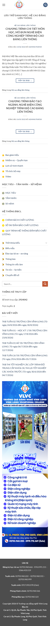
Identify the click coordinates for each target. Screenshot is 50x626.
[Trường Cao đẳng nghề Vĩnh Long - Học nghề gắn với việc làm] (19, 5)
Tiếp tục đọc (25, 80)
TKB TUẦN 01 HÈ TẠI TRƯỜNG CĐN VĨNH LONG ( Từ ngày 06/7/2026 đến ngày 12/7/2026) (23, 346)
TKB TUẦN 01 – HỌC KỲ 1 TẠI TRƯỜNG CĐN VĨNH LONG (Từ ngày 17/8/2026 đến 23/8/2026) (24, 334)
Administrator (35, 47)
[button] (3, 4)
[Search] (45, 5)
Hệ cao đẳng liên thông (25, 25)
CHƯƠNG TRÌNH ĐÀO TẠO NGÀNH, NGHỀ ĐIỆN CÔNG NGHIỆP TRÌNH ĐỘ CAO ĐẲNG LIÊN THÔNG (25, 106)
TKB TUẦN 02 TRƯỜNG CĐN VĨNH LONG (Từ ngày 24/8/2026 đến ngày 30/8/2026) (25, 323)
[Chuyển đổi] (46, 242)
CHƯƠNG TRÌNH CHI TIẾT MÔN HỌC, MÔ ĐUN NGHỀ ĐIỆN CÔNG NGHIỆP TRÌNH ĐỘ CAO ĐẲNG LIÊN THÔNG (25, 34)
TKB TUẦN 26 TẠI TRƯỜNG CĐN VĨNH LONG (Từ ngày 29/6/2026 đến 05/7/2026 (25, 357)
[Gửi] (45, 284)
